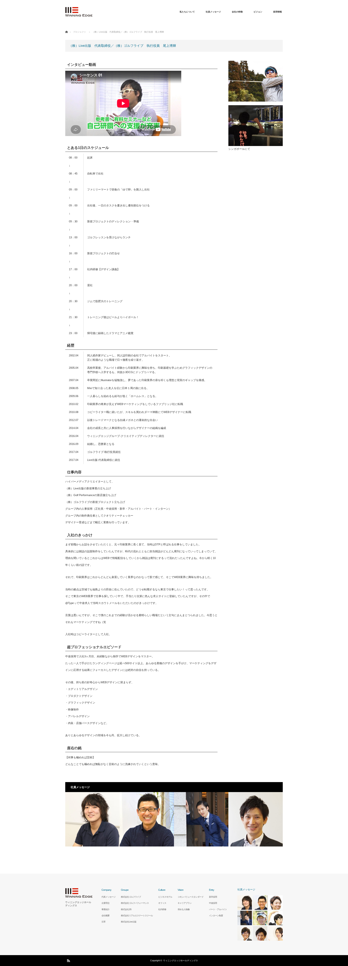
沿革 (103, 921)
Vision (180, 889)
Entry (211, 889)
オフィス (162, 903)
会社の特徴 (237, 12)
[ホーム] (66, 27)
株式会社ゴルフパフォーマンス (135, 903)
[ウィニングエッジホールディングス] (78, 12)
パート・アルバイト (218, 909)
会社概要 (105, 915)
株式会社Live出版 (128, 921)
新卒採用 (213, 897)
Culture (161, 889)
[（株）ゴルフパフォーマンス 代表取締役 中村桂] (147, 819)
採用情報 (277, 12)
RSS (68, 960)
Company (106, 889)
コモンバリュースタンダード (191, 897)
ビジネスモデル (165, 897)
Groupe (125, 889)
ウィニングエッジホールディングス (78, 904)
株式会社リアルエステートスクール (137, 915)
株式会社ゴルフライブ (131, 897)
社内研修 (162, 909)
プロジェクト (79, 32)
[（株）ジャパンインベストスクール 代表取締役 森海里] (201, 819)
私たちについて (187, 12)
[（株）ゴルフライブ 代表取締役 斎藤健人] (92, 819)
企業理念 (105, 903)
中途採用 (213, 903)
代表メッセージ (108, 897)
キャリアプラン (185, 903)
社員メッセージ (213, 12)
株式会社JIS (126, 909)
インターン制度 (216, 915)
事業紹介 (105, 909)
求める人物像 (184, 909)
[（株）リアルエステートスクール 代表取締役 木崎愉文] (255, 819)
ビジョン (258, 12)
